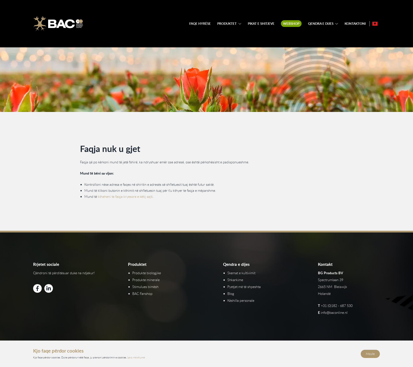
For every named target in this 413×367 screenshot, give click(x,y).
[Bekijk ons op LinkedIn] (48, 288)
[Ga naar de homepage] (58, 23)
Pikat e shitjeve (261, 23)
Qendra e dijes (320, 23)
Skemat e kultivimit (241, 273)
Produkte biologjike (146, 273)
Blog (230, 293)
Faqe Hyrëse (200, 23)
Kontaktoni (355, 23)
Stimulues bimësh (145, 286)
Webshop (291, 23)
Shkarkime (235, 279)
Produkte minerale (146, 279)
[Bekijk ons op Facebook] (37, 288)
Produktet (227, 23)
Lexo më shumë (136, 357)
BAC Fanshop (142, 293)
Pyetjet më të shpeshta (244, 286)
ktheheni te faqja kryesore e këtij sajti (125, 196)
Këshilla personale (240, 300)
